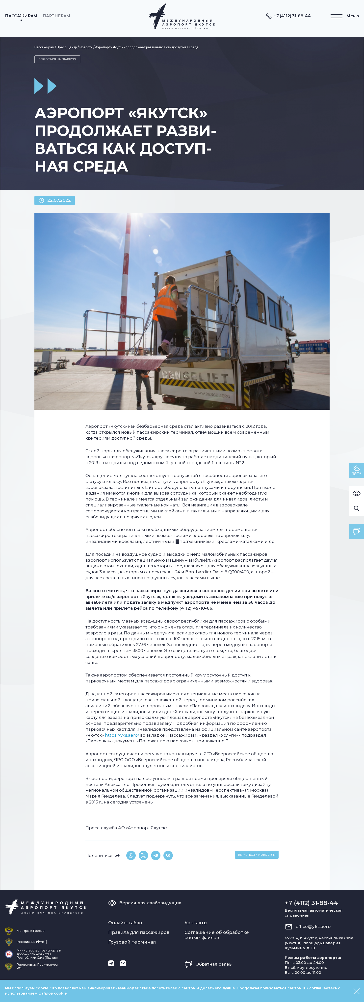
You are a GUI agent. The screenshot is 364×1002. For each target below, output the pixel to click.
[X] (143, 855)
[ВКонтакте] (168, 855)
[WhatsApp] (131, 855)
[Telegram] (155, 855)
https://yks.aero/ (122, 735)
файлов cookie (52, 993)
